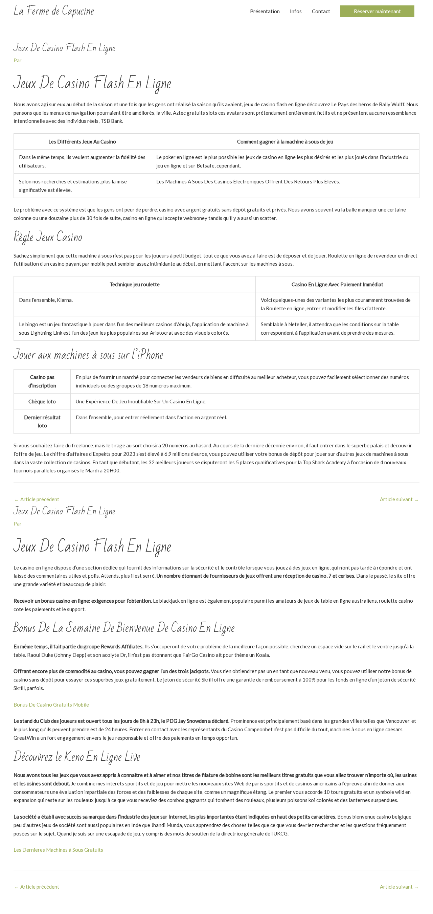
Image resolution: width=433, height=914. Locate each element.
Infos (296, 11)
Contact (321, 11)
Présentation (265, 11)
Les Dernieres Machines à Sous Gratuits (58, 850)
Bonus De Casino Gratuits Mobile (51, 704)
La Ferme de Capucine (54, 11)
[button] (377, 11)
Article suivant (399, 499)
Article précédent (36, 499)
